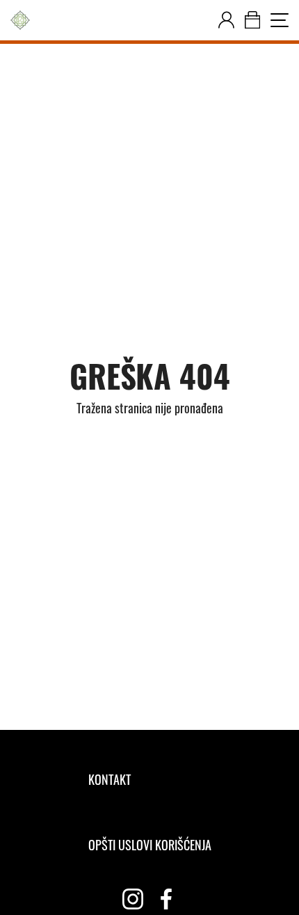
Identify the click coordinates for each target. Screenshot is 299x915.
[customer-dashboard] (226, 20)
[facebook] (166, 899)
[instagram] (132, 899)
